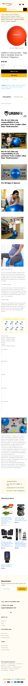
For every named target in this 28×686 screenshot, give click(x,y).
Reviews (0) (18, 97)
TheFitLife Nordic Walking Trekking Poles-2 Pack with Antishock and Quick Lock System (21, 544)
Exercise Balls (4, 86)
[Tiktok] (11, 612)
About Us (3, 621)
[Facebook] (1, 612)
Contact (3, 625)
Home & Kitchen (11, 665)
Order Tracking (4, 635)
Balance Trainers (11, 85)
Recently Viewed (5, 637)
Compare (14, 79)
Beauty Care (12, 663)
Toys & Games (4, 670)
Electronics (19, 663)
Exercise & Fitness (20, 85)
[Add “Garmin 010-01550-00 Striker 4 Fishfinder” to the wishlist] (10, 562)
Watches (12, 670)
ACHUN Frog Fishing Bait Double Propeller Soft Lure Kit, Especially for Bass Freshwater (6, 520)
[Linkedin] (6, 612)
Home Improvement (6, 667)
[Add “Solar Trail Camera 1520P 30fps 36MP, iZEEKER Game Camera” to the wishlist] (24, 515)
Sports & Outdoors (6, 88)
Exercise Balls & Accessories (16, 86)
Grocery (3, 665)
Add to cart (14, 71)
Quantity (3, 64)
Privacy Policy (4, 647)
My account (4, 633)
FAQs (2, 623)
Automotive (4, 663)
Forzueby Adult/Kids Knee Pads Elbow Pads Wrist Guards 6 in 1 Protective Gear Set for (7, 544)
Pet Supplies (4, 668)
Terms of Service (5, 649)
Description (7, 97)
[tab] (6, 97)
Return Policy (4, 645)
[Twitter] (4, 612)
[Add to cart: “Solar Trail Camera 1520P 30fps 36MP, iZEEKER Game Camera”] (17, 515)
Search (25, 9)
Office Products (17, 667)
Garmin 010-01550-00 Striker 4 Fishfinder (6, 565)
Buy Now (14, 75)
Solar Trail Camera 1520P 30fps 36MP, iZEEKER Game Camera (21, 519)
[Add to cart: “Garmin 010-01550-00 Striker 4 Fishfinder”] (3, 562)
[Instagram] (8, 612)
